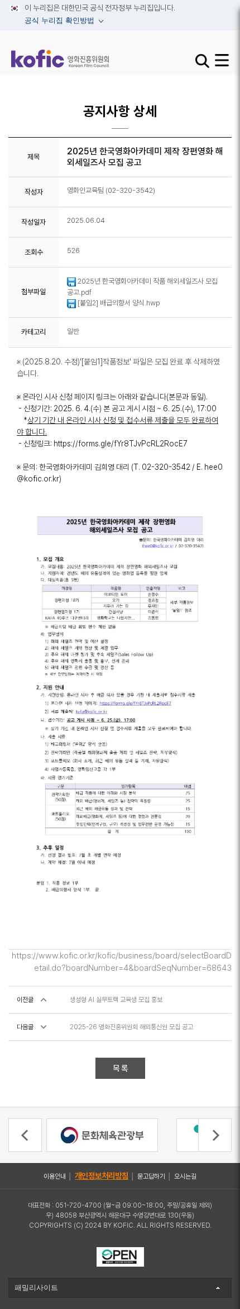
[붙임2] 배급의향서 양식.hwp (118, 303)
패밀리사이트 (36, 1287)
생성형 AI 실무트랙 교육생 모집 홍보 (116, 1000)
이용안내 (55, 1176)
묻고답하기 (151, 1176)
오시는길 (185, 1176)
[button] (25, 1135)
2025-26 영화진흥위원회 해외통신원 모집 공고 (131, 1027)
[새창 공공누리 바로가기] (120, 1256)
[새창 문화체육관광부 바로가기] (102, 1134)
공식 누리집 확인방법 (53, 22)
